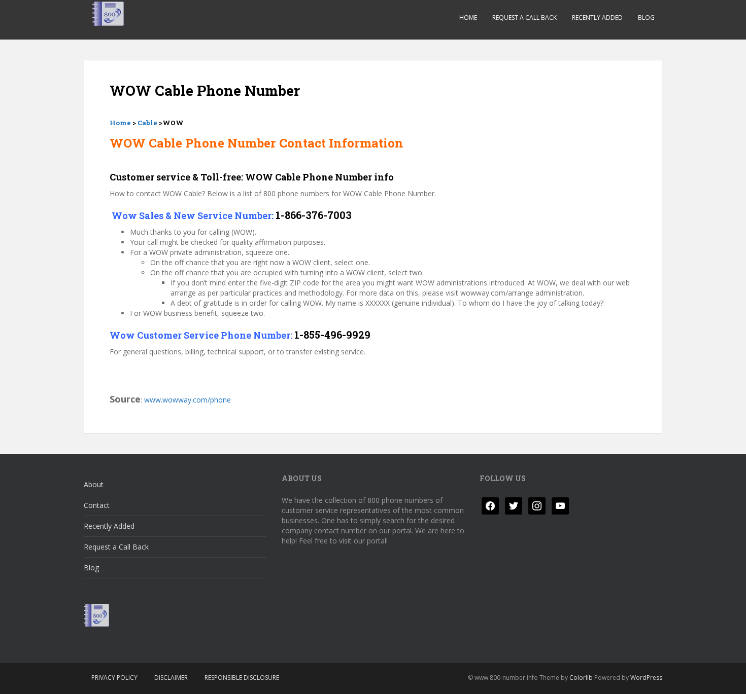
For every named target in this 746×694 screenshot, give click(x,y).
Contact (97, 505)
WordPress (646, 677)
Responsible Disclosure (242, 677)
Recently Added (597, 17)
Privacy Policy (114, 677)
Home (468, 17)
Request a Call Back (524, 17)
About (94, 484)
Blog (646, 17)
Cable (147, 122)
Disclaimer (171, 677)
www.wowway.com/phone (187, 400)
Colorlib (581, 677)
